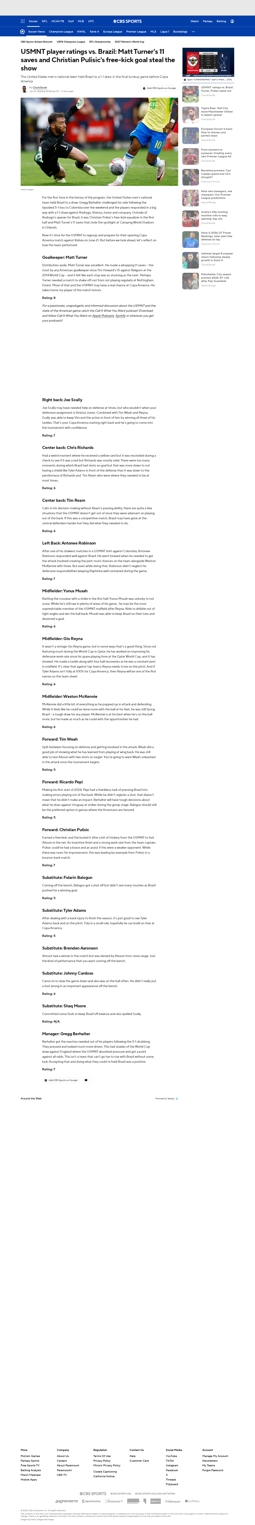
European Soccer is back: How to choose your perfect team (217, 132)
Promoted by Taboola (165, 1098)
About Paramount (68, 1465)
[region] (208, 62)
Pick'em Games (30, 1456)
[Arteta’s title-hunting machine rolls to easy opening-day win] (190, 218)
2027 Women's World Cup (129, 41)
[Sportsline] (91, 1500)
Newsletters (210, 1461)
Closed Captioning (105, 1471)
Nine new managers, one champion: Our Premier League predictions (216, 195)
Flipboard (172, 1484)
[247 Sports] (66, 1500)
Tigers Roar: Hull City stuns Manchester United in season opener (217, 111)
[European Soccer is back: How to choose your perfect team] (190, 135)
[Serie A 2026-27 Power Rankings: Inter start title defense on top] (190, 239)
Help (133, 1456)
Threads (171, 1479)
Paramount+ (64, 1470)
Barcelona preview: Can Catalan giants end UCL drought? (216, 174)
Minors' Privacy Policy (106, 1465)
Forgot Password (212, 1470)
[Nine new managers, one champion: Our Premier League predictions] (190, 198)
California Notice (104, 1476)
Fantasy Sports (30, 1461)
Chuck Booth (40, 87)
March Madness (31, 1475)
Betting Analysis (31, 1470)
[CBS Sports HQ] (120, 1493)
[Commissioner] (136, 1500)
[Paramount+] (114, 1500)
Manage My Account (215, 1456)
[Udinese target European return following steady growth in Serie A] (190, 260)
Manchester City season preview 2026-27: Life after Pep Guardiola (216, 278)
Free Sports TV (30, 1465)
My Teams (208, 1465)
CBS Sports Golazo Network (37, 41)
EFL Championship (100, 41)
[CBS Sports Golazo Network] (155, 1493)
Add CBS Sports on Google (161, 88)
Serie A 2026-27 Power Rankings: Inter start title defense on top (216, 236)
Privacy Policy (101, 1461)
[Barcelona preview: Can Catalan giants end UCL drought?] (190, 177)
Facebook (172, 1470)
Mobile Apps (29, 1479)
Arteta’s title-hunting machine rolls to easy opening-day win (214, 215)
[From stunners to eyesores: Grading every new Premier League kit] (190, 156)
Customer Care (139, 1461)
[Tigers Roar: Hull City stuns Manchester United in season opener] (190, 115)
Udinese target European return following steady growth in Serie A (217, 257)
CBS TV (62, 1475)
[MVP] (155, 1500)
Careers (62, 1461)
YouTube (171, 1456)
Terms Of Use (102, 1456)
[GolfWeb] (192, 1501)
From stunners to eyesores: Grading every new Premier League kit (216, 153)
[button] (193, 31)
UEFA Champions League (71, 41)
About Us (63, 1456)
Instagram (172, 1465)
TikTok (170, 1461)
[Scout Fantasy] (173, 1501)
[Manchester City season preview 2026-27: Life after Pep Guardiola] (190, 281)
